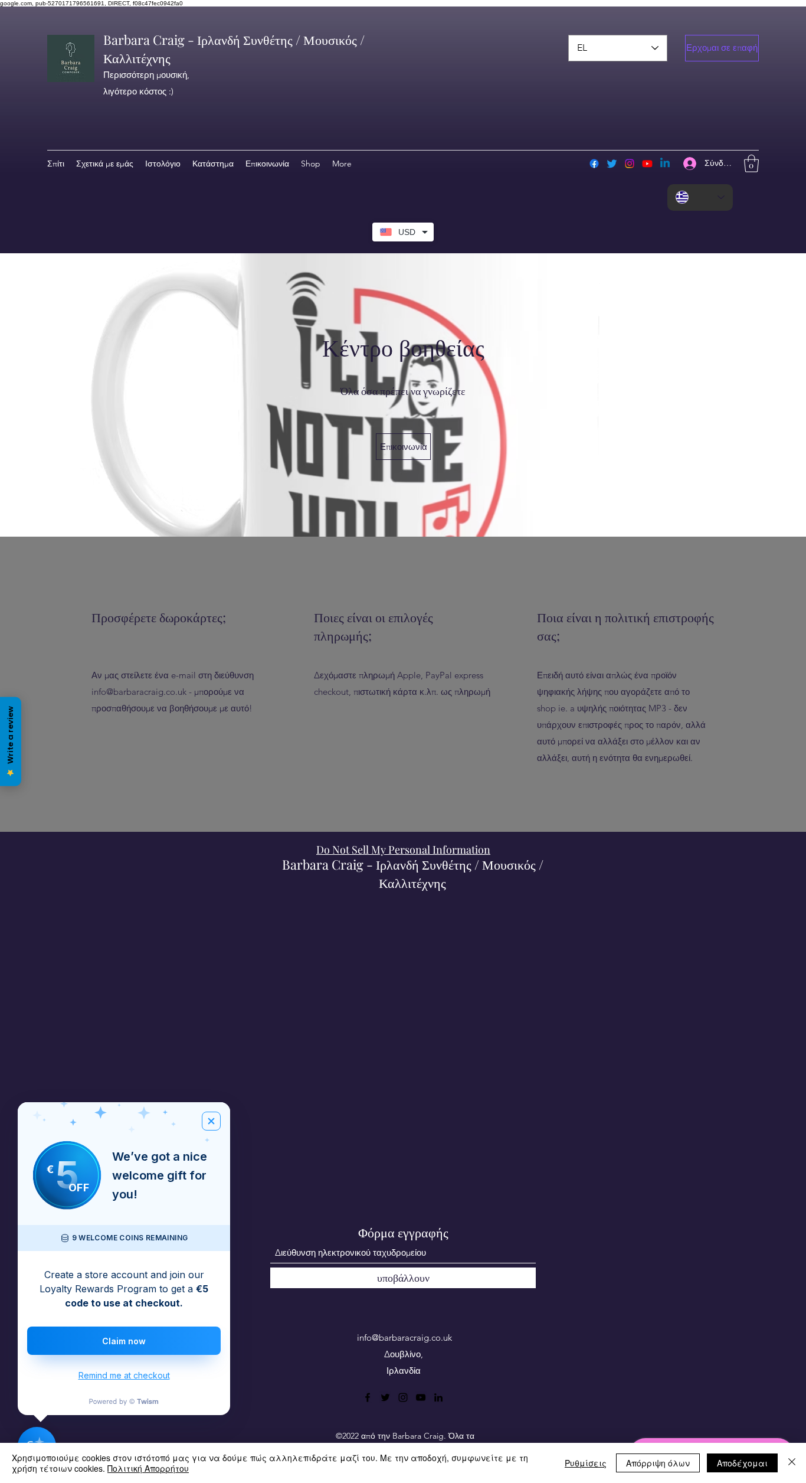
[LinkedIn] (438, 1397)
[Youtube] (647, 163)
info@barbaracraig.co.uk (138, 691)
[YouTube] (421, 1397)
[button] (722, 48)
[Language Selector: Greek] (700, 197)
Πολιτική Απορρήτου (148, 1468)
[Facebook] (594, 163)
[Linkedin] (665, 163)
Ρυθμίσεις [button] (586, 1463)
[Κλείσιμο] (792, 1463)
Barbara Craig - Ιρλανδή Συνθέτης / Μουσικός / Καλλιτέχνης (412, 873)
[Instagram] (629, 163)
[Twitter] (612, 163)
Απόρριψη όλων (658, 1463)
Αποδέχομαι (742, 1463)
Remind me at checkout (124, 1375)
